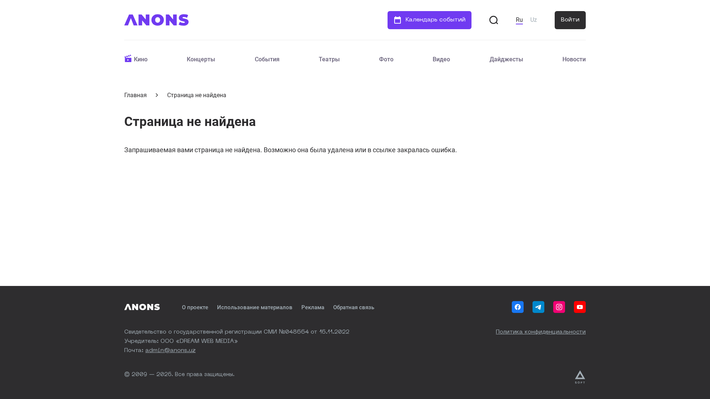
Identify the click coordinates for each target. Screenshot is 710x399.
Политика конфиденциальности (541, 332)
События (267, 59)
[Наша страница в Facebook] (518, 307)
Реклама (312, 307)
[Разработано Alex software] (580, 377)
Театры (329, 59)
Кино (141, 59)
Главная (135, 95)
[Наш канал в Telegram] (538, 307)
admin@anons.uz (170, 351)
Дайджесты (506, 59)
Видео (441, 59)
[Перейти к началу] (156, 20)
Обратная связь (353, 307)
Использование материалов (255, 307)
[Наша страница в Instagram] (559, 307)
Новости (574, 59)
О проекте (195, 307)
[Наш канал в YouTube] (580, 307)
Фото (386, 59)
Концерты (201, 59)
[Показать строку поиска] (493, 20)
